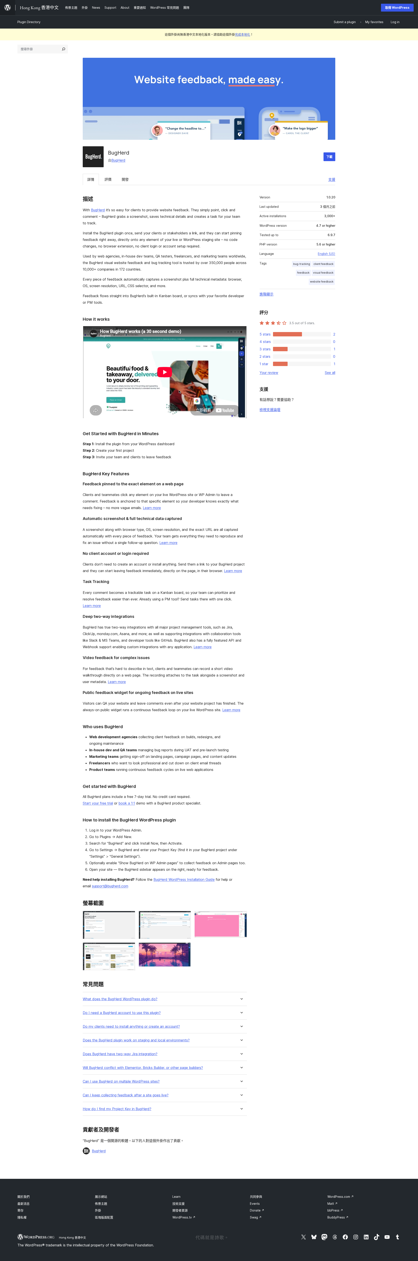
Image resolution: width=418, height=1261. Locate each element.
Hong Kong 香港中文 (72, 1237)
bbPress (335, 1210)
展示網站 (101, 1196)
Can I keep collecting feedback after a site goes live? (126, 1095)
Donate (257, 1210)
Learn (176, 1196)
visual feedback (323, 272)
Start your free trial (98, 803)
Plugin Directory (28, 22)
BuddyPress (338, 1217)
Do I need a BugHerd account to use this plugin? (122, 1013)
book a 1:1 (126, 803)
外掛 (98, 1210)
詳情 (90, 179)
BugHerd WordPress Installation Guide (184, 879)
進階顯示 (266, 294)
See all (330, 372)
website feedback (322, 281)
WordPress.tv (184, 1217)
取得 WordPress (397, 7)
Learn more (152, 508)
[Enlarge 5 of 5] (241, 917)
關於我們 (23, 1196)
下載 (329, 156)
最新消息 (23, 1203)
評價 (107, 179)
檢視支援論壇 (270, 409)
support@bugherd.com (110, 886)
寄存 (20, 1210)
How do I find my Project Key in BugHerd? (117, 1109)
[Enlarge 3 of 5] (185, 917)
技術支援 (178, 1203)
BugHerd (118, 160)
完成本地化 (242, 34)
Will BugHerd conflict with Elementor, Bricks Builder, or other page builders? (143, 1068)
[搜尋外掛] (63, 49)
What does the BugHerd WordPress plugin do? (120, 999)
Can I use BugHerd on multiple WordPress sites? (121, 1081)
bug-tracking (301, 264)
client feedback (324, 264)
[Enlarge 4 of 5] (185, 948)
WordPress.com (340, 1196)
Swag (256, 1217)
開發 (125, 179)
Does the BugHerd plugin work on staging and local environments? (136, 1040)
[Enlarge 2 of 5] (129, 948)
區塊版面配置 (104, 1217)
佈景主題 (101, 1203)
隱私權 (22, 1217)
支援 (331, 179)
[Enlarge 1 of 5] (129, 917)
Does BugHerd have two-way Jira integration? (120, 1054)
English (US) (326, 254)
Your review (269, 372)
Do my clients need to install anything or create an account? (131, 1026)
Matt (332, 1203)
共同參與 (256, 1196)
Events (255, 1203)
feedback (303, 272)
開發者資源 (180, 1210)
